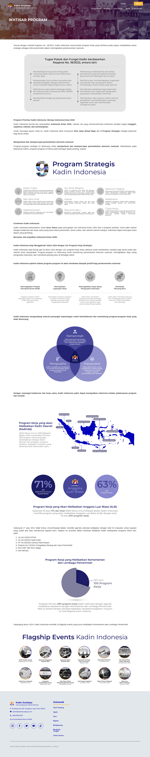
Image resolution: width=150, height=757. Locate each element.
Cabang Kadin (137, 9)
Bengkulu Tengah (57, 730)
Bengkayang (58, 725)
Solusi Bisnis (118, 9)
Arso (55, 716)
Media (128, 9)
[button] (123, 4)
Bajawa (56, 721)
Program (107, 9)
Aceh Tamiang (58, 707)
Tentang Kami (96, 9)
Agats (55, 712)
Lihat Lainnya (58, 735)
